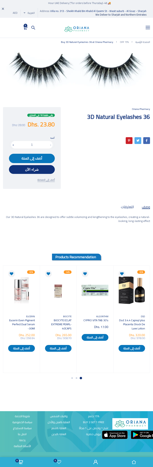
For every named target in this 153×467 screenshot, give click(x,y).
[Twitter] (137, 140)
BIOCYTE (67, 316)
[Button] (33, 28)
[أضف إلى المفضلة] (122, 273)
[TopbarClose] (3, 9)
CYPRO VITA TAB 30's (95, 320)
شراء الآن (32, 169)
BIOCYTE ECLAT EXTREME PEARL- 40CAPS (61, 324)
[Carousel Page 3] (72, 378)
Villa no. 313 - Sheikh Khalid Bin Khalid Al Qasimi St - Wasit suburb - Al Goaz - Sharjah (98, 11)
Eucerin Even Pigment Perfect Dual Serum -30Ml (22, 324)
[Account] (95, 462)
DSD (143, 316)
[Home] (134, 462)
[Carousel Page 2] (76, 378)
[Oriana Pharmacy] (76, 30)
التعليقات (127, 207)
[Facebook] (146, 140)
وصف (146, 207)
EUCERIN (30, 316)
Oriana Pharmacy (141, 109)
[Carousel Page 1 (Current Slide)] (81, 378)
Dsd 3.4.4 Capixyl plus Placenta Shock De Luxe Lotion (132, 324)
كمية (52, 137)
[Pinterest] (129, 140)
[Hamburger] (146, 28)
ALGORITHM (102, 316)
